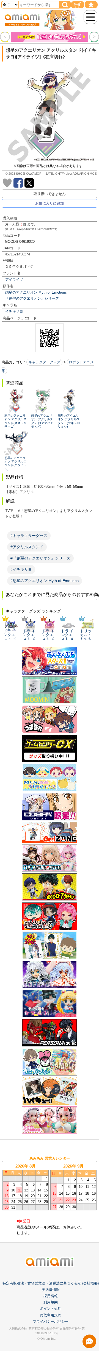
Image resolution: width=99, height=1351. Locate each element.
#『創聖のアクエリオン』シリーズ (40, 558)
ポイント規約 (50, 1309)
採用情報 (50, 1296)
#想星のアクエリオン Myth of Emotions (44, 580)
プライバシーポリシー (50, 1321)
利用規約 (50, 1302)
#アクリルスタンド (26, 547)
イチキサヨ (14, 311)
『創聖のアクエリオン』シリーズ (32, 298)
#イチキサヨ (21, 569)
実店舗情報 (51, 1290)
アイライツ (14, 279)
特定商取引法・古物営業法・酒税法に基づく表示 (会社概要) (50, 1283)
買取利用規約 (50, 1315)
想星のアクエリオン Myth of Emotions (36, 292)
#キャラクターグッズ (28, 535)
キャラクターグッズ (44, 362)
